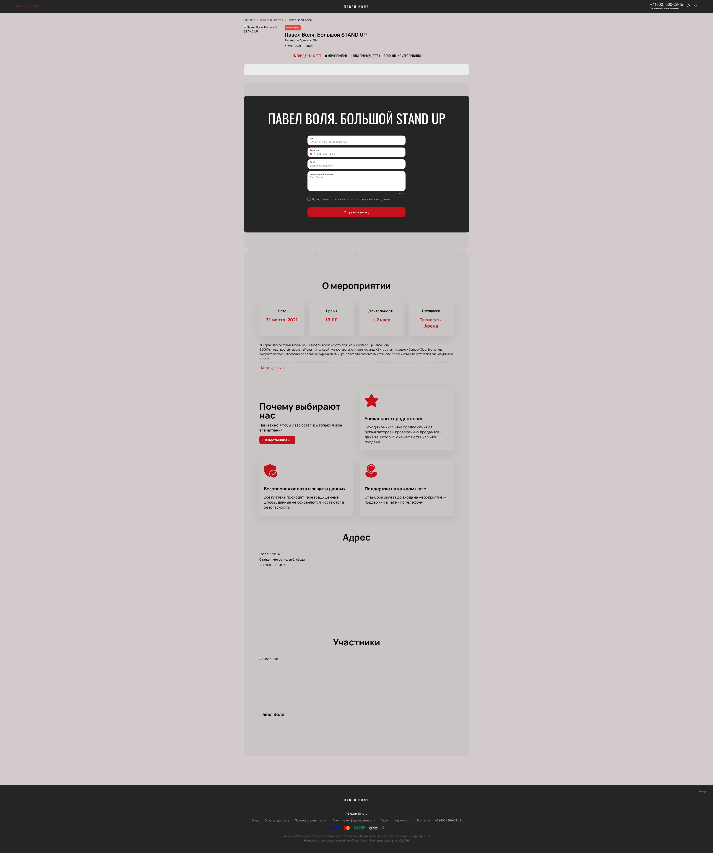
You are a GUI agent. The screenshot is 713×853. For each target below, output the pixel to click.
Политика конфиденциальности (354, 820)
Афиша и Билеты (26, 6)
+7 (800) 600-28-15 (666, 4)
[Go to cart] (695, 6)
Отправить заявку (356, 212)
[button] (311, 153)
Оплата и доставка (277, 820)
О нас (255, 820)
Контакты (423, 820)
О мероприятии (336, 56)
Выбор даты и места (306, 56)
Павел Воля (356, 6)
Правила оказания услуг (311, 820)
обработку (353, 199)
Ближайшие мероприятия (402, 56)
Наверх (702, 791)
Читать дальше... (273, 367)
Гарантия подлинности (396, 820)
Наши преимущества (365, 56)
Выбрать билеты (277, 440)
